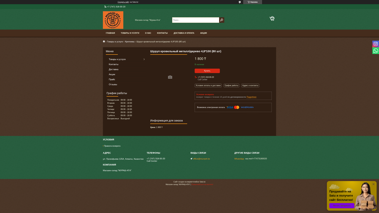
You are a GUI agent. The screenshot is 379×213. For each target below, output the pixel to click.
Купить (207, 71)
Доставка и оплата (184, 33)
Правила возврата (112, 146)
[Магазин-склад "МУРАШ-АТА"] (118, 20)
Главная (110, 33)
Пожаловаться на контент (202, 184)
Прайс (112, 79)
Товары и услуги (130, 33)
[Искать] (221, 20)
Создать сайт (123, 2)
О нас (148, 33)
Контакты (162, 33)
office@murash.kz (201, 159)
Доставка (113, 69)
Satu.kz (202, 182)
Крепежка (129, 41)
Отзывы (113, 84)
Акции (203, 33)
